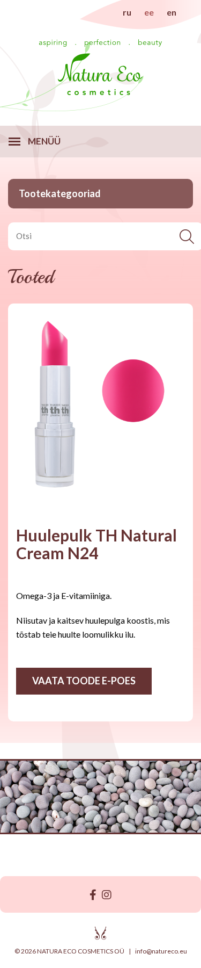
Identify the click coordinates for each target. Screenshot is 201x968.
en (171, 12)
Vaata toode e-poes (84, 681)
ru (127, 12)
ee (149, 12)
